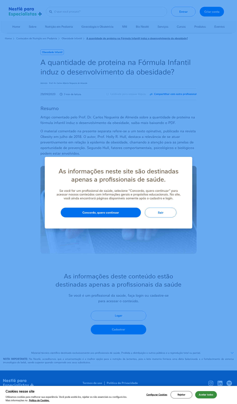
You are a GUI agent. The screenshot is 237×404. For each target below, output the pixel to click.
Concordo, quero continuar (100, 212)
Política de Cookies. (39, 400)
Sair (160, 212)
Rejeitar (181, 394)
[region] (118, 395)
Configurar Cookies (156, 394)
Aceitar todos (206, 394)
